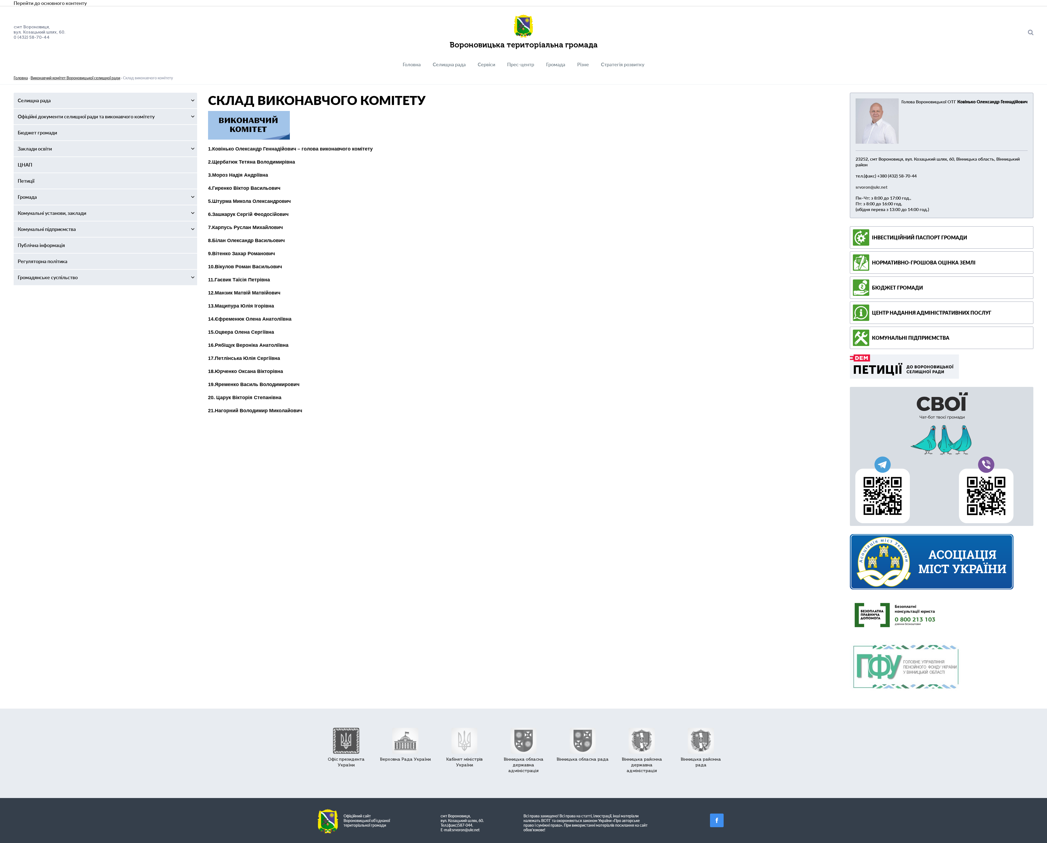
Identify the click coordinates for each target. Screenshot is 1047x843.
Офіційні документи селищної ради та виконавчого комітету (86, 116)
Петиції (26, 181)
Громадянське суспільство (48, 277)
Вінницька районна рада (701, 762)
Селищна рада (449, 64)
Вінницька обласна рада (582, 759)
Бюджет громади (37, 133)
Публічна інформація (41, 245)
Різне (583, 64)
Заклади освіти (35, 149)
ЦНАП (25, 165)
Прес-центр (520, 64)
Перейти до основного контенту (50, 3)
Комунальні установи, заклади (52, 213)
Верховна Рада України (405, 759)
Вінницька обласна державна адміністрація (523, 765)
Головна (412, 64)
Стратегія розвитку (622, 64)
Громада (555, 64)
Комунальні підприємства (47, 229)
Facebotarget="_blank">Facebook (717, 820)
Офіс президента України (346, 762)
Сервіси (486, 64)
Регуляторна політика (42, 261)
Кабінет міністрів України (464, 762)
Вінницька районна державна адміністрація (642, 765)
